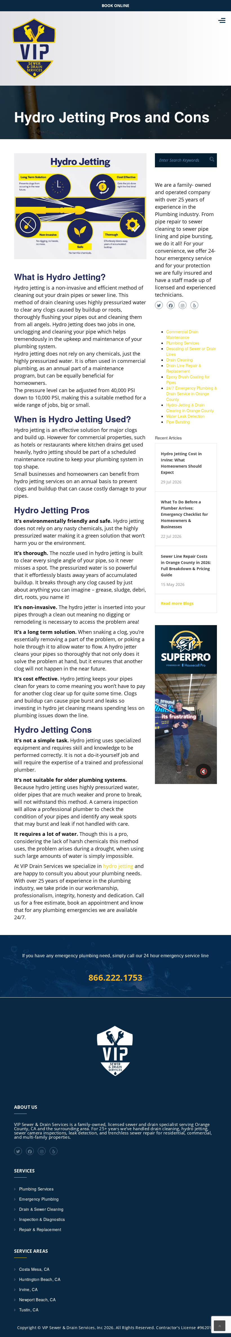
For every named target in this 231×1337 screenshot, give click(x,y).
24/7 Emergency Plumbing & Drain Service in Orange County (191, 393)
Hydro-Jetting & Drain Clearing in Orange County (190, 407)
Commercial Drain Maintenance (182, 334)
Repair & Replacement (40, 1229)
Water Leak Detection (185, 416)
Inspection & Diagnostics (42, 1219)
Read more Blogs (177, 603)
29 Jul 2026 (171, 482)
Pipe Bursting (178, 422)
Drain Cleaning (179, 360)
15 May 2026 (173, 585)
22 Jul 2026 (171, 536)
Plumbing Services (182, 343)
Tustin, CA (28, 1309)
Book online (115, 5)
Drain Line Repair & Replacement (183, 368)
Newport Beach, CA (37, 1299)
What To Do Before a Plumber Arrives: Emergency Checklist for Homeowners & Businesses (184, 514)
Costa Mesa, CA (34, 1269)
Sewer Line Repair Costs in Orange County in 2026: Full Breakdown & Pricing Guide (186, 566)
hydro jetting (118, 866)
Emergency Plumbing (39, 1199)
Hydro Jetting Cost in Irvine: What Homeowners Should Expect (181, 463)
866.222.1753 (115, 977)
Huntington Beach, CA (39, 1279)
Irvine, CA (28, 1289)
